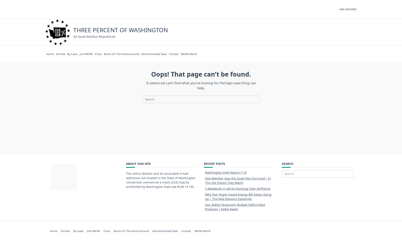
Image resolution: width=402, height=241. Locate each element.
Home (50, 54)
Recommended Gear (154, 54)
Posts (98, 54)
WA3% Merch (189, 54)
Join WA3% (86, 54)
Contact (174, 54)
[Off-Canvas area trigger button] (355, 32)
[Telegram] (339, 32)
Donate (60, 54)
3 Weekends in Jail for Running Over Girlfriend (237, 189)
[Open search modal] (349, 32)
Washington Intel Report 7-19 (225, 172)
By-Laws (72, 54)
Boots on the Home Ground (121, 54)
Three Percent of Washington (120, 30)
